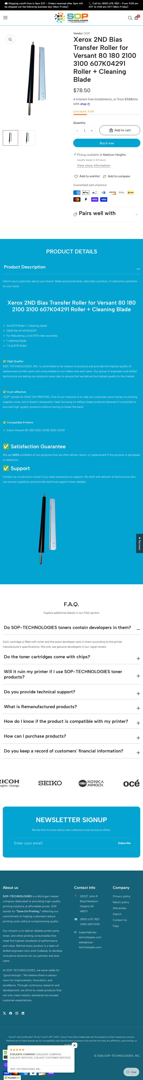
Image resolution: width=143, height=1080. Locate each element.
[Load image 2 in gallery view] (27, 138)
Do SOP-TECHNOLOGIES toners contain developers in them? (67, 627)
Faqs (116, 926)
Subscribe (124, 843)
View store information (93, 165)
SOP (87, 33)
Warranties (119, 908)
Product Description (24, 267)
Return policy (121, 902)
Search (117, 914)
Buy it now (107, 143)
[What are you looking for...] (130, 18)
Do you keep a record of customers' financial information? (63, 751)
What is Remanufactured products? (40, 706)
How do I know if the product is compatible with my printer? (66, 721)
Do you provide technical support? (39, 691)
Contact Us (120, 920)
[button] (106, 214)
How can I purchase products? (35, 736)
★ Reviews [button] (139, 543)
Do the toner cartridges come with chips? (47, 656)
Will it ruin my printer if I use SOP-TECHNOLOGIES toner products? (63, 674)
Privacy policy (122, 896)
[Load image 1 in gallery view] (10, 138)
